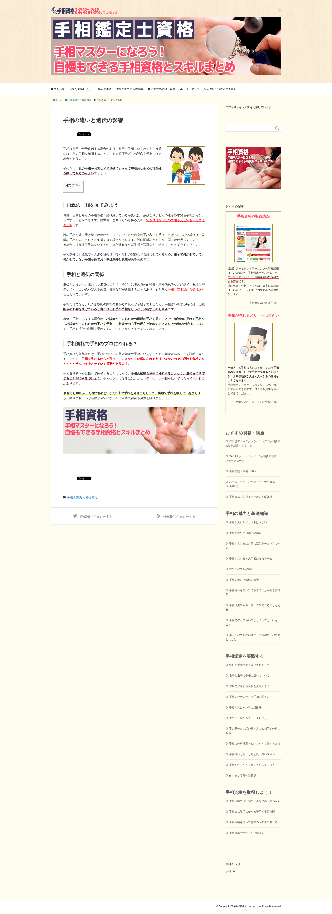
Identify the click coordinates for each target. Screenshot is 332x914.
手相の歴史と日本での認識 (245, 532)
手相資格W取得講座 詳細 (264, 302)
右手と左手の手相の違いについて (249, 675)
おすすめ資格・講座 (162, 89)
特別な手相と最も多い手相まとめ (249, 664)
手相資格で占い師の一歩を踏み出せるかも (254, 801)
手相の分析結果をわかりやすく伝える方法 (254, 743)
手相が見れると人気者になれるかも (250, 558)
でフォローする (95, 516)
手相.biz (230, 871)
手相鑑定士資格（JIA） (243, 471)
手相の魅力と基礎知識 (129, 89)
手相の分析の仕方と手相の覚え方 (249, 696)
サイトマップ (191, 89)
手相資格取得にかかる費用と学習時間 (252, 811)
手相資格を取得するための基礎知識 (250, 496)
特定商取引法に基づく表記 (220, 89)
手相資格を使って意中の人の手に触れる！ (254, 822)
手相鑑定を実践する (245, 656)
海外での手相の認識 (241, 569)
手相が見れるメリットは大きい (248, 522)
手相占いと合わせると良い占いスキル (252, 754)
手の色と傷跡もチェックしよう (248, 718)
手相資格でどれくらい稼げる (246, 832)
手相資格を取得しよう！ (249, 792)
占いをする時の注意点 (242, 775)
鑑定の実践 (105, 89)
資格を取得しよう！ (81, 89)
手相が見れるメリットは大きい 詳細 (257, 401)
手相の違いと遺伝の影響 (244, 579)
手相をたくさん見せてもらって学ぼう (252, 764)
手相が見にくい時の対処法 (245, 707)
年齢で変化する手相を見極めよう (249, 686)
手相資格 (59, 89)
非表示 (77, 185)
